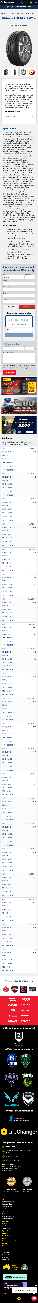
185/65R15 (31, 673)
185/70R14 (31, 524)
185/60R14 (31, 474)
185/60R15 (31, 649)
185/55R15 (31, 624)
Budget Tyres (6, 1257)
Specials (5, 1231)
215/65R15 (31, 799)
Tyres (4, 1199)
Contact (5, 1233)
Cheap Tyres (6, 1260)
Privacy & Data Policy (13, 1294)
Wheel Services (7, 1228)
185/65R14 (31, 499)
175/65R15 (31, 599)
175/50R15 (31, 574)
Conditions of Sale (24, 1294)
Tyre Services (6, 1226)
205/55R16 (31, 874)
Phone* (13, 287)
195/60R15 (31, 724)
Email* (5, 293)
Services (5, 1221)
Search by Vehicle (8, 1202)
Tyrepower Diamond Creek (20, 7)
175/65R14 (31, 449)
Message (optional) (9, 352)
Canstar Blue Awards (8, 1255)
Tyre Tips (5, 1211)
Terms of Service (19, 368)
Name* (5, 281)
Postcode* (6, 299)
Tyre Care (5, 1209)
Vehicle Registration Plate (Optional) (11, 345)
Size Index (5, 1252)
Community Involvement (11, 1241)
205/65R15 (31, 774)
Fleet (4, 1238)
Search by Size (7, 1204)
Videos (5, 1246)
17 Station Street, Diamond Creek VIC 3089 (19, 1152)
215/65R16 (31, 949)
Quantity (28, 274)
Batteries (5, 1223)
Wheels (5, 1214)
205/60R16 (31, 899)
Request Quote (9, 372)
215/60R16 (31, 924)
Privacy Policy (7, 368)
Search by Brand (7, 1206)
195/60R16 (31, 849)
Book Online (7, 1236)
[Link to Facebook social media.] (19, 1298)
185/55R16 (31, 824)
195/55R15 (31, 699)
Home (5, 14)
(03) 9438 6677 (12, 1156)
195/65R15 (31, 749)
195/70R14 (31, 549)
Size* (4, 274)
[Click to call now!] (22, 2)
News (4, 1243)
